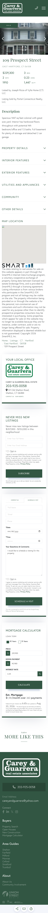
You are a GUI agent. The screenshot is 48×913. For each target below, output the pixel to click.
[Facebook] (3, 812)
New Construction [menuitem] (11, 832)
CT (21, 340)
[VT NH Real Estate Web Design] (24, 894)
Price (8, 649)
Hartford (29, 340)
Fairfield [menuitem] (6, 852)
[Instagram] (16, 812)
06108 (23, 343)
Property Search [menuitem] (10, 826)
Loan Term (11, 636)
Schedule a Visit (33, 500)
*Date (8, 527)
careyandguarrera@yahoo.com (20, 800)
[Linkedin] (7, 812)
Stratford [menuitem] (6, 864)
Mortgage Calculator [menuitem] (12, 835)
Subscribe (24, 473)
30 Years (13, 641)
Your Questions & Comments (17, 547)
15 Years (24, 641)
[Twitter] (12, 812)
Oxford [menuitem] (5, 861)
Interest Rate (12, 669)
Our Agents (19, 396)
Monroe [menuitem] (6, 858)
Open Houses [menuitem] (9, 829)
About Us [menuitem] (7, 881)
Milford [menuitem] (5, 855)
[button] (4, 39)
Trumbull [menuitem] (6, 867)
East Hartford (11, 343)
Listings (14, 340)
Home (5, 340)
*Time (8, 537)
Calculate (24, 685)
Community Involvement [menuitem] (14, 884)
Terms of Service (16, 611)
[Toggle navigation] (44, 8)
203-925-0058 (16, 386)
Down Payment (13, 659)
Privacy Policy (25, 464)
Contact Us (10, 396)
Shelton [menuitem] (6, 849)
